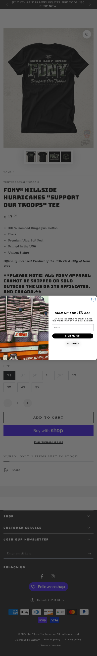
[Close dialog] (93, 299)
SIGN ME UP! (72, 336)
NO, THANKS (73, 344)
